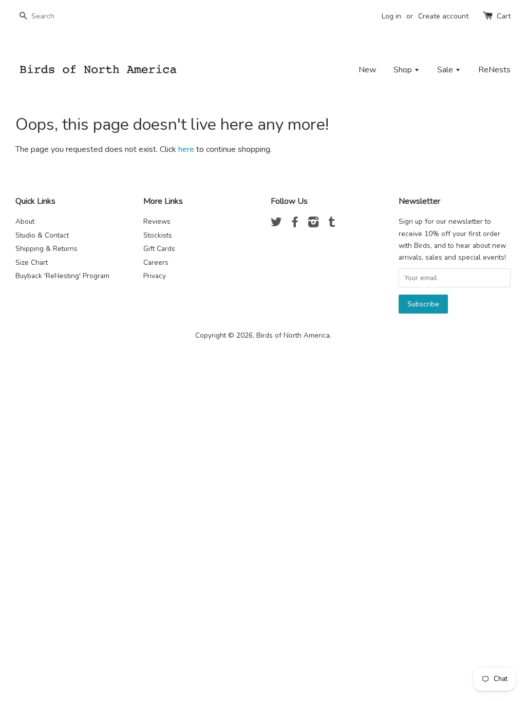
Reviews (157, 221)
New (367, 69)
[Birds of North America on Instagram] (313, 224)
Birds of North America (293, 335)
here (186, 149)
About (24, 221)
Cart (504, 16)
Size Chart (31, 262)
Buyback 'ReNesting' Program (62, 276)
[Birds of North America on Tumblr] (331, 224)
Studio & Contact (42, 235)
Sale (446, 69)
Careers (155, 262)
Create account (443, 16)
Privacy (154, 276)
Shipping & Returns (46, 249)
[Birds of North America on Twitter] (276, 224)
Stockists (157, 235)
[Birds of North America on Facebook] (294, 224)
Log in (391, 16)
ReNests (494, 69)
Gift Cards (159, 249)
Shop (403, 69)
